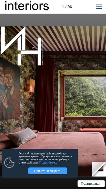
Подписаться (91, 184)
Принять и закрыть (47, 171)
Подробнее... (48, 162)
